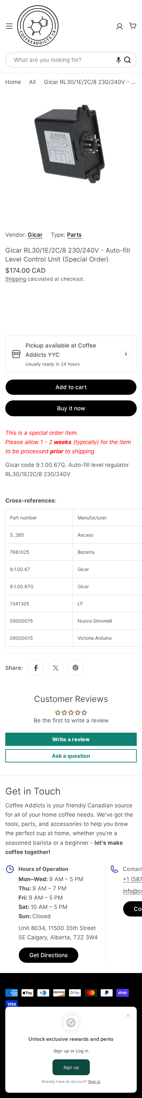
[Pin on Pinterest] (76, 668)
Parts (74, 234)
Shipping (15, 279)
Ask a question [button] (71, 755)
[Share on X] (56, 668)
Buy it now (71, 408)
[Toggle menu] (9, 26)
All (32, 82)
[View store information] (126, 354)
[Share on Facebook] (36, 668)
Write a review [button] (71, 739)
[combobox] (71, 60)
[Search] (127, 60)
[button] (118, 60)
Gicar (35, 234)
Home (13, 82)
